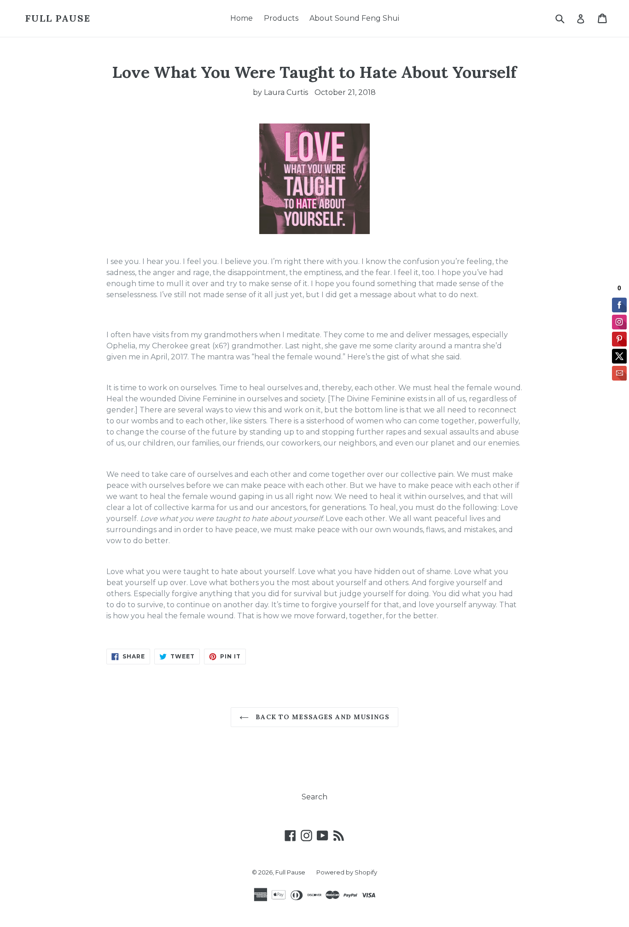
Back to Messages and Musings (321, 717)
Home (241, 18)
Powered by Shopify (346, 872)
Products (281, 18)
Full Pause (58, 18)
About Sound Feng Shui (354, 18)
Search (314, 796)
